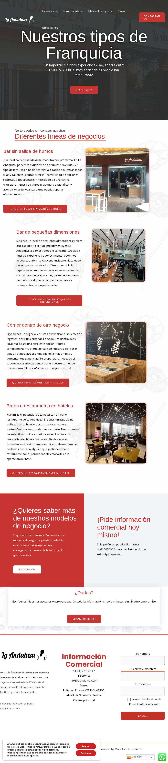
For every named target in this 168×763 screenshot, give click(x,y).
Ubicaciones (50, 28)
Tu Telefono (143, 684)
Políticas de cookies (10, 708)
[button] (152, 17)
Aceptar (86, 746)
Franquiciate (71, 11)
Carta (121, 11)
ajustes (34, 755)
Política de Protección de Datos (17, 703)
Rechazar (86, 753)
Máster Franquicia (100, 11)
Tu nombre (143, 653)
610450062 (107, 549)
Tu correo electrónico (143, 669)
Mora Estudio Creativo (128, 749)
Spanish (136, 756)
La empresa (49, 11)
